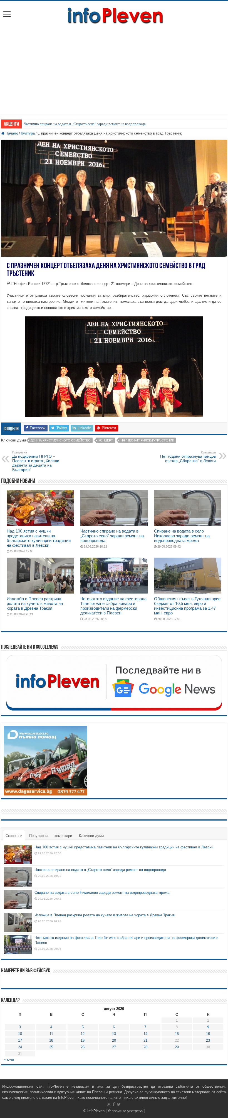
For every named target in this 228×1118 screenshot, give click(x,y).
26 (83, 1047)
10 (20, 1034)
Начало (11, 133)
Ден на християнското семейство (61, 440)
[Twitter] (119, 1104)
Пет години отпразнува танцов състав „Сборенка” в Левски (188, 457)
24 (20, 1047)
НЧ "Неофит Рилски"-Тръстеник (147, 440)
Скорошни (14, 836)
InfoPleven (96, 1111)
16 (208, 1034)
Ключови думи (91, 836)
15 (177, 1034)
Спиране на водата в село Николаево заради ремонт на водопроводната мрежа (182, 536)
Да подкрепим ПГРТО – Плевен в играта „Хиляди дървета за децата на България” (35, 461)
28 (145, 1047)
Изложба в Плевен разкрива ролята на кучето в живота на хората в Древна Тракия (35, 603)
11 (51, 1034)
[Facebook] (113, 1104)
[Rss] (109, 1104)
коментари (63, 836)
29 (177, 1047)
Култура (28, 133)
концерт (105, 440)
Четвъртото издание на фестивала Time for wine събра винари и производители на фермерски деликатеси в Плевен (113, 605)
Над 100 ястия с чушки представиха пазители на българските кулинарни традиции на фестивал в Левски (39, 538)
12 (83, 1034)
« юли (9, 1059)
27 (114, 1047)
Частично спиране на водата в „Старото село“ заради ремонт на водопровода (85, 124)
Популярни (38, 836)
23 (208, 1040)
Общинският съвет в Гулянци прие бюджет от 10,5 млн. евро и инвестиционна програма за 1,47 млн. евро (187, 605)
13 (114, 1034)
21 (145, 1040)
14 (145, 1034)
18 (51, 1040)
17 (20, 1040)
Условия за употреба (125, 1111)
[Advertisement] (114, 67)
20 (114, 1040)
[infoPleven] (114, 14)
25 (51, 1047)
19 (83, 1040)
